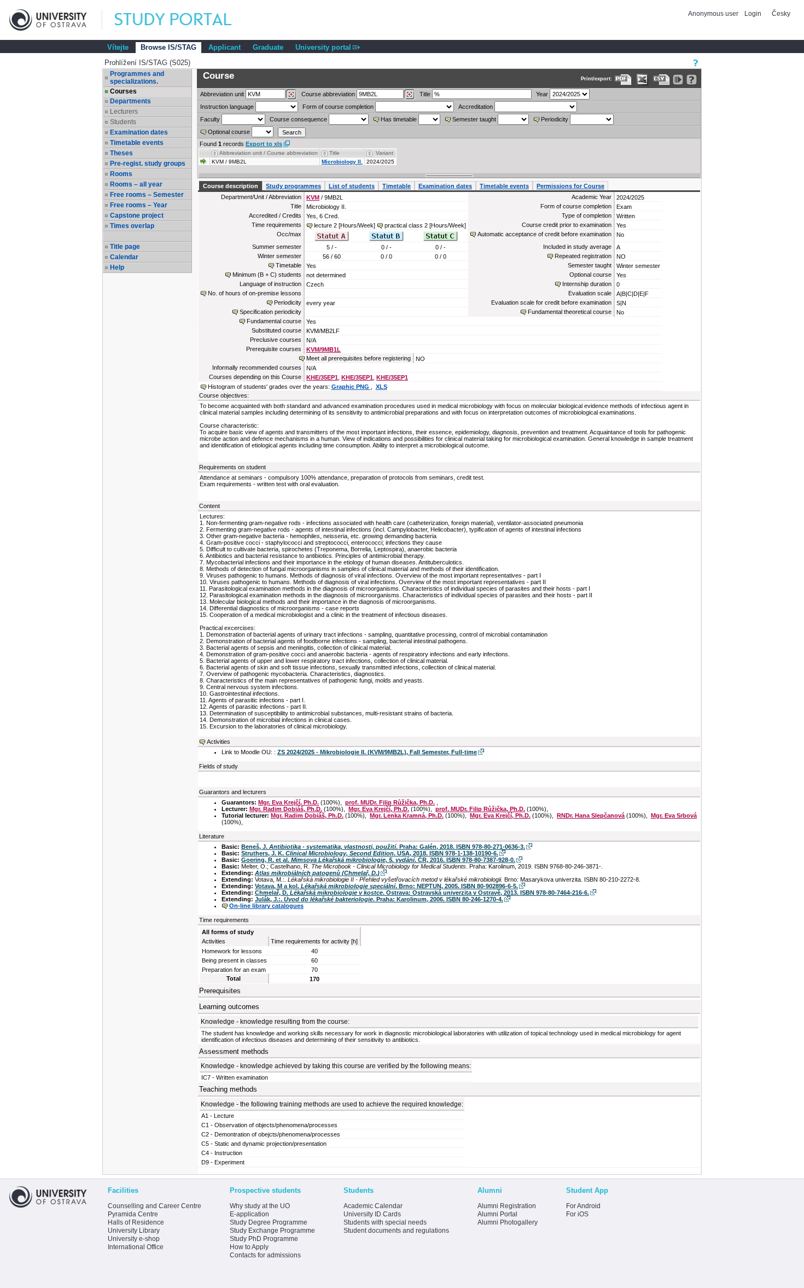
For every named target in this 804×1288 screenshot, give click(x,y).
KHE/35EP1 (322, 377)
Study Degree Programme (268, 1222)
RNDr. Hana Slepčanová (591, 815)
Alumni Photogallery (507, 1222)
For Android (583, 1206)
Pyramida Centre (133, 1214)
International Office (136, 1247)
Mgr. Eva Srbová (674, 815)
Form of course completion (338, 106)
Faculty (210, 119)
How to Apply (249, 1247)
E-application (249, 1214)
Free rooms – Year (138, 205)
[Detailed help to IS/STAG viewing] (691, 79)
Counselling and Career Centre (154, 1206)
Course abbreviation (328, 94)
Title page (125, 246)
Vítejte (118, 47)
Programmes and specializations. (137, 77)
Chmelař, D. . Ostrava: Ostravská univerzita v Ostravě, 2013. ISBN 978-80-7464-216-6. (422, 892)
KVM (312, 197)
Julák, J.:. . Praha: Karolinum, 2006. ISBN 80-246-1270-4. (379, 899)
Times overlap (132, 226)
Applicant (224, 47)
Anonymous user (714, 14)
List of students (352, 186)
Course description (230, 186)
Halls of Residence (136, 1222)
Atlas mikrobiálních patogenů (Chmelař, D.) (317, 873)
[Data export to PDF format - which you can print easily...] (623, 79)
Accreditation (475, 106)
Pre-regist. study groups (147, 163)
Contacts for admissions (265, 1255)
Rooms (121, 174)
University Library (134, 1230)
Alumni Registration (506, 1206)
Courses (123, 91)
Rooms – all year (136, 184)
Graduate (268, 47)
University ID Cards (372, 1214)
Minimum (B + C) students (266, 274)
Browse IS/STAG (168, 47)
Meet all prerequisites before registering (358, 358)
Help (117, 267)
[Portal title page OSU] (183, 20)
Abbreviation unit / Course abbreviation (268, 153)
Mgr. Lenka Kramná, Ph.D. (407, 815)
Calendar (124, 257)
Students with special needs (385, 1222)
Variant (384, 153)
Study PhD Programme (264, 1239)
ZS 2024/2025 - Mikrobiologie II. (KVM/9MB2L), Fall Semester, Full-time (377, 752)
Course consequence (298, 119)
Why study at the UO (260, 1206)
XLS (381, 386)
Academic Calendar (373, 1206)
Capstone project (137, 215)
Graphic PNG (351, 386)
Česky (781, 14)
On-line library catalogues (266, 905)
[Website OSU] (55, 20)
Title (425, 94)
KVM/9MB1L (323, 349)
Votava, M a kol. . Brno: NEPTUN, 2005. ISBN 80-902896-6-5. (386, 886)
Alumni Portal (497, 1214)
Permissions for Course (570, 186)
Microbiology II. (342, 162)
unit (222, 94)
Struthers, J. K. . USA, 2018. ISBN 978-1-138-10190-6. (369, 853)
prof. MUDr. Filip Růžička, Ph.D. (390, 802)
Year (542, 94)
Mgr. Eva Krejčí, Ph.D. (288, 802)
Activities (218, 741)
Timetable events (137, 143)
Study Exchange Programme (272, 1230)
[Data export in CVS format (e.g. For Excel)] (661, 79)
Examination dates (139, 132)
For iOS (577, 1214)
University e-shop (134, 1239)
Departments (130, 101)
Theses (121, 153)
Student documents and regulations (396, 1230)
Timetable (396, 186)
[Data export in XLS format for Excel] (642, 79)
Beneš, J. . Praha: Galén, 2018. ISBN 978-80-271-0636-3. (383, 846)
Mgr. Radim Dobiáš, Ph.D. (285, 809)
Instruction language (227, 106)
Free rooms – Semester (147, 195)
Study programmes (293, 186)
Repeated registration (583, 256)
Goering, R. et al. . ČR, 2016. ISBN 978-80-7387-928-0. (378, 859)
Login (752, 14)
